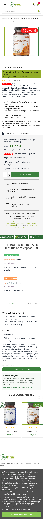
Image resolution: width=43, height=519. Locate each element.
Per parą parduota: (30, 72)
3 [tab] (20, 62)
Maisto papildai (7, 18)
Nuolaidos (24, 18)
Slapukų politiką (8, 509)
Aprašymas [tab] (11, 303)
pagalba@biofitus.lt (21, 218)
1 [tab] (13, 62)
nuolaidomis (21, 225)
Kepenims (16, 18)
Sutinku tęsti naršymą (21, 514)
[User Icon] (33, 4)
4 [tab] (23, 62)
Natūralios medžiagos (9, 21)
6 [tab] (30, 62)
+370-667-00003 (14, 217)
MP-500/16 (25, 123)
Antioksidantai (33, 18)
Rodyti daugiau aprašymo (21, 369)
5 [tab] (26, 62)
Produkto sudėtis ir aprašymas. (18, 133)
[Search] (39, 11)
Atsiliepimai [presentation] (32, 303)
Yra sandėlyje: (9, 72)
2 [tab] (16, 62)
